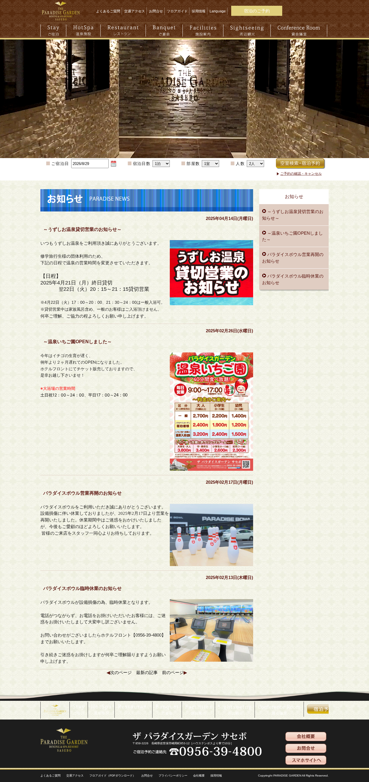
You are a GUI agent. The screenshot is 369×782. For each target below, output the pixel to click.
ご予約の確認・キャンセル (301, 174)
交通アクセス (134, 11)
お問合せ (156, 11)
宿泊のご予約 (257, 10)
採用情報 (199, 11)
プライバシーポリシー (173, 775)
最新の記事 (147, 672)
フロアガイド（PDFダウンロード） (112, 775)
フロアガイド (177, 11)
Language (218, 11)
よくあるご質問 (108, 11)
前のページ (173, 672)
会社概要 (199, 775)
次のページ (121, 672)
